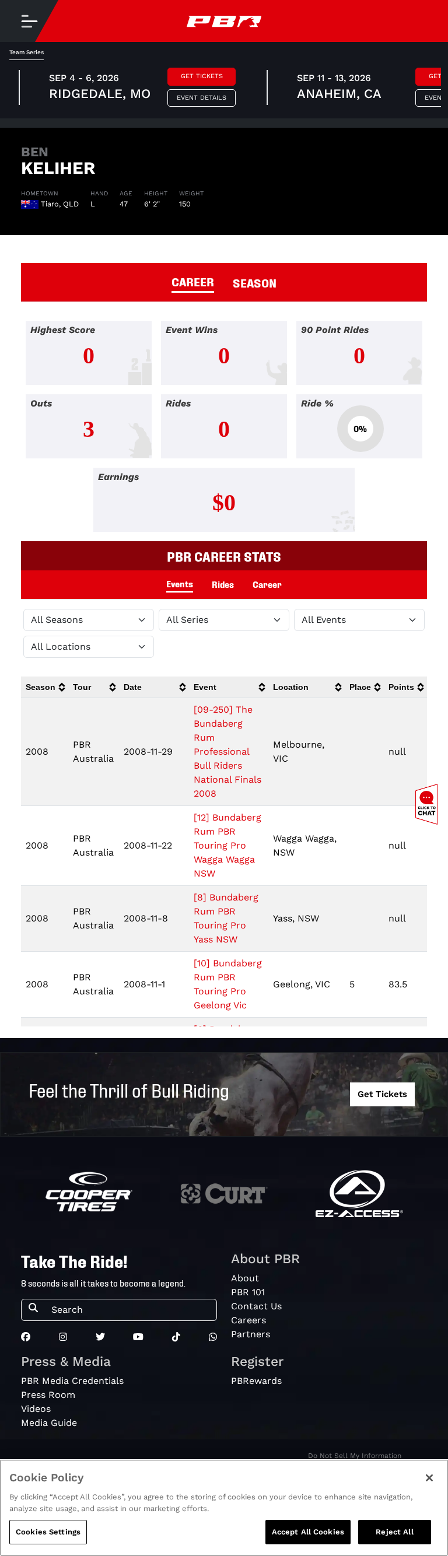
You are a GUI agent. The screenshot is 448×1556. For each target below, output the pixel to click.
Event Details (201, 97)
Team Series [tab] (26, 52)
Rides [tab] (223, 584)
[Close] (429, 1478)
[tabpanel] (224, 431)
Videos (36, 1408)
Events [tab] (179, 583)
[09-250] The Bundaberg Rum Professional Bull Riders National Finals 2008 (227, 751)
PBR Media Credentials (72, 1380)
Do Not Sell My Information (354, 1456)
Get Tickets (202, 76)
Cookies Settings (48, 1531)
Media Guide (49, 1422)
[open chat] (429, 804)
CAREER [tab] (193, 281)
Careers (248, 1320)
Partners (250, 1334)
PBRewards (256, 1380)
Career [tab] (267, 584)
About (245, 1278)
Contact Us (256, 1306)
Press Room (48, 1394)
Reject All (394, 1531)
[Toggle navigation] (29, 21)
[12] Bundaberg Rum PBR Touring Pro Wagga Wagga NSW (227, 845)
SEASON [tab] (254, 282)
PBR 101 (248, 1292)
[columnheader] (44, 687)
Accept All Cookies (308, 1531)
